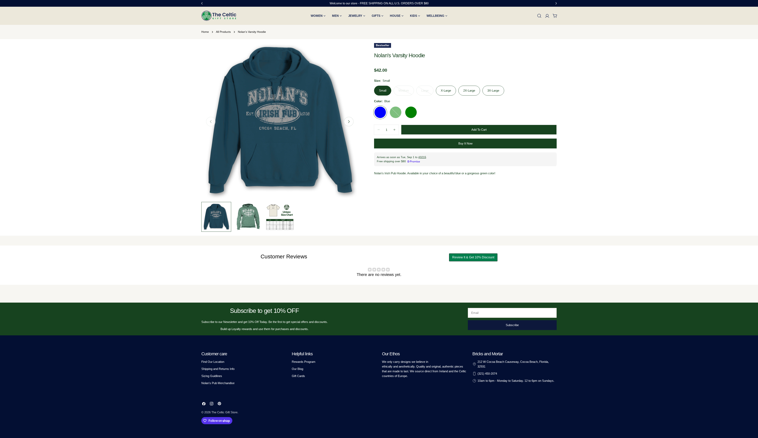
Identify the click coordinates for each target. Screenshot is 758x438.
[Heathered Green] (411, 112)
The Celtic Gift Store (224, 412)
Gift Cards (298, 376)
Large (427, 92)
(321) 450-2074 (487, 373)
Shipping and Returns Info (218, 368)
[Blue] (380, 112)
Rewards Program (303, 361)
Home (205, 31)
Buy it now (465, 143)
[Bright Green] (395, 112)
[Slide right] (349, 121)
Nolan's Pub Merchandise (218, 383)
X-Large (446, 90)
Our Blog (297, 368)
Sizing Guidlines (211, 376)
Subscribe (512, 325)
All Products (223, 31)
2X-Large (469, 90)
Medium (406, 92)
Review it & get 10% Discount (473, 257)
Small (382, 90)
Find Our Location (212, 361)
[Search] (539, 16)
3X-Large (493, 90)
